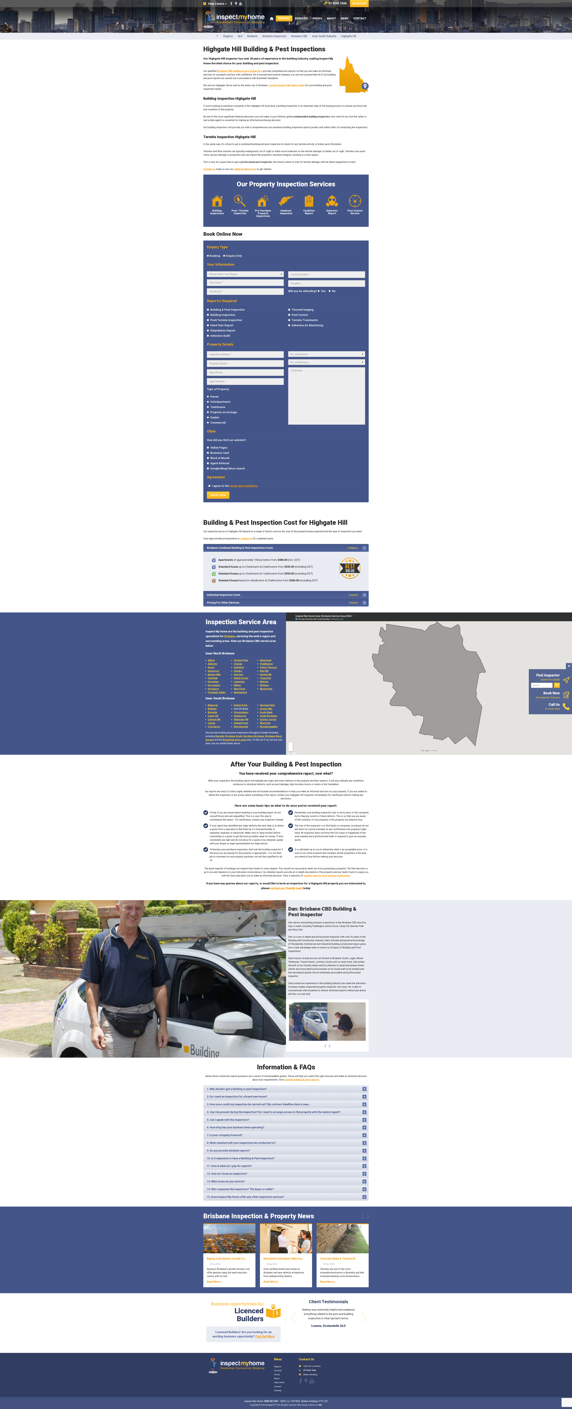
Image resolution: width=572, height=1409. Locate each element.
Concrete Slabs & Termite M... (338, 1258)
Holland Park (241, 723)
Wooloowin (266, 688)
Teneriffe (265, 678)
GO (557, 685)
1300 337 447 (271, 1401)
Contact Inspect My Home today (287, 85)
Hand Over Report (221, 325)
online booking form (245, 169)
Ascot (211, 667)
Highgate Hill (241, 719)
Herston (238, 674)
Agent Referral (219, 463)
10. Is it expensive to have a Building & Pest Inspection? (241, 1158)
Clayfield (212, 678)
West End (265, 723)
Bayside (219, 736)
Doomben (213, 681)
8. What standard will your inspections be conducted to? (241, 1142)
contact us (246, 538)
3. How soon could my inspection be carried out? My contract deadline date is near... (259, 1104)
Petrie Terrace (268, 667)
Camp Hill (213, 716)
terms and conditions (244, 486)
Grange (238, 663)
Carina (211, 723)
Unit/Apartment (220, 401)
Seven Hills (266, 708)
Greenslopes (241, 712)
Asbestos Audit (220, 335)
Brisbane (229, 636)
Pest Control (299, 315)
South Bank (266, 712)
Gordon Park (241, 660)
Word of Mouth (220, 458)
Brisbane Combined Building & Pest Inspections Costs (282, 547)
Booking (215, 255)
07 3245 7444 (309, 1370)
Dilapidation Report (222, 330)
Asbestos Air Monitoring (307, 325)
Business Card (219, 453)
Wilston (264, 681)
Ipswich (210, 739)
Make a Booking (310, 1374)
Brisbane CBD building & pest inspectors (239, 71)
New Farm (239, 688)
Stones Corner (268, 719)
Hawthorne (240, 716)
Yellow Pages (218, 447)
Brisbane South (233, 736)
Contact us (209, 169)
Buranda (212, 712)
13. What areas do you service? (226, 1181)
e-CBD (319, 1405)
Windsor (264, 685)
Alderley (212, 663)
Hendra (238, 671)
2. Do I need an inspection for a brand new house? (237, 1096)
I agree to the (234, 486)
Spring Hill (265, 674)
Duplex (214, 417)
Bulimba (212, 708)
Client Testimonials (328, 1301)
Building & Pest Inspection (227, 309)
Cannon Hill (214, 719)
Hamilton (239, 667)
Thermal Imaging (302, 309)
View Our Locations (312, 1366)
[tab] (286, 548)
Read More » (214, 1281)
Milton (237, 685)
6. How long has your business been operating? (235, 1127)
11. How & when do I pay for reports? (229, 1165)
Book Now (359, 3)
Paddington (266, 663)
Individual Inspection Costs (282, 594)
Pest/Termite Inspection (226, 320)
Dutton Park (240, 705)
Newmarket (240, 692)
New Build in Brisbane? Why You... (284, 1258)
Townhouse (217, 407)
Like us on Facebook (231, 3)
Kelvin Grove (241, 678)
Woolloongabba (268, 726)
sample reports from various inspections (327, 875)
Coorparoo (214, 726)
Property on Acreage (223, 412)
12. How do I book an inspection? (227, 1173)
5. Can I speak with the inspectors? (228, 1119)
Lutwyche (239, 681)
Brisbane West (273, 736)
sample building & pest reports (302, 1079)
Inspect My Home (234, 19)
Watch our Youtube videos (240, 3)
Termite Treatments (304, 320)
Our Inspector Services (548, 695)
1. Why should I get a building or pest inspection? (237, 1088)
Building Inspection (222, 315)
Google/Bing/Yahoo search (227, 468)
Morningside (241, 726)
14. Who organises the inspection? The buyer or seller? (240, 1189)
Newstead (265, 660)
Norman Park (267, 705)
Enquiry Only (234, 255)
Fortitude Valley (217, 692)
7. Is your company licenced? (224, 1135)
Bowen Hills (214, 674)
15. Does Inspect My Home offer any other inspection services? (245, 1196)
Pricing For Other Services (282, 602)
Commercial (218, 422)
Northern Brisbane (253, 736)
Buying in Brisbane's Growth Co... (227, 1258)
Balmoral (213, 705)
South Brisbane (268, 716)
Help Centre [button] (216, 4)
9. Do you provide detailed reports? (228, 1150)
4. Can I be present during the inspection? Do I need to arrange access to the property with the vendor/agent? (274, 1112)
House (214, 396)
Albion (211, 660)
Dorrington (214, 685)
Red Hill (264, 671)
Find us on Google (236, 3)
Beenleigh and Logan (234, 739)
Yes (323, 291)
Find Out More (265, 1336)
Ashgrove (213, 671)
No (333, 291)
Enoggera (213, 688)
